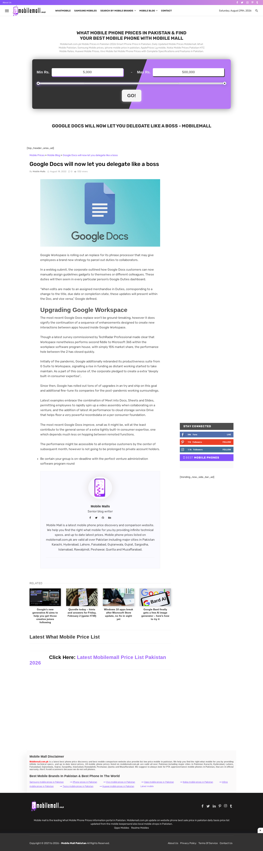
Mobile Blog (147, 10)
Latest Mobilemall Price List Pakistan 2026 (98, 660)
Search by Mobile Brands (116, 10)
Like (229, 434)
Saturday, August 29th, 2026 (235, 10)
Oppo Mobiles (121, 827)
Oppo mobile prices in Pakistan (159, 782)
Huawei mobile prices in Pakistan (118, 786)
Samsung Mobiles (85, 10)
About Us (7, 2)
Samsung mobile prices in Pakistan (47, 782)
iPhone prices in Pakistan (85, 782)
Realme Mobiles (140, 827)
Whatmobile (63, 10)
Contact (166, 10)
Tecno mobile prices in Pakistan (78, 786)
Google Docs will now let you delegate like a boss (90, 155)
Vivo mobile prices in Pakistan (120, 782)
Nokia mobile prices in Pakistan (198, 782)
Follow (227, 442)
